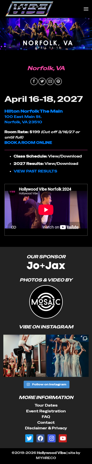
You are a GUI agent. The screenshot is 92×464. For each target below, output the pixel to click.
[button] (86, 8)
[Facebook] (40, 438)
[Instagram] (52, 438)
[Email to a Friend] (50, 81)
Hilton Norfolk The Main (33, 111)
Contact (46, 422)
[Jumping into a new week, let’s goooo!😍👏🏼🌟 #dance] (24, 356)
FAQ (46, 416)
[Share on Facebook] (34, 81)
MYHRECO (46, 458)
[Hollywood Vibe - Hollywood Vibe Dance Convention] (41, 9)
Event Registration (46, 411)
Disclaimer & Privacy (46, 428)
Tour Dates (46, 405)
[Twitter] (29, 438)
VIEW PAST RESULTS (35, 171)
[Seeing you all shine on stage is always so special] (67, 356)
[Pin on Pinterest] (58, 81)
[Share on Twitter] (42, 81)
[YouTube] (63, 438)
